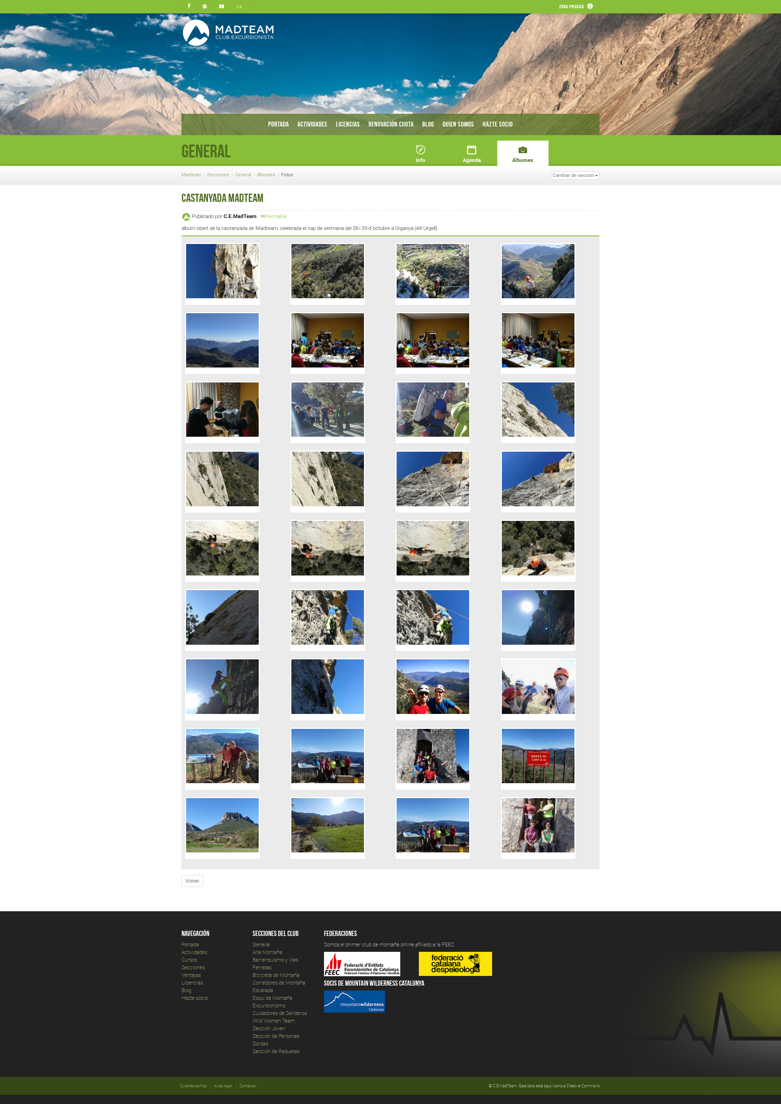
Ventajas (191, 974)
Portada (278, 124)
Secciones (218, 174)
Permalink (276, 216)
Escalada (263, 990)
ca (239, 6)
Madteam (191, 174)
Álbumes (266, 174)
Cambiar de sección (574, 175)
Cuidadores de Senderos (280, 1012)
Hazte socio (498, 124)
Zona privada (571, 6)
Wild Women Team (274, 1020)
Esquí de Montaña (272, 997)
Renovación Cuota (391, 124)
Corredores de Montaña (279, 982)
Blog (428, 124)
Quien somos (458, 124)
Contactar (247, 1085)
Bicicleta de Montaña (276, 974)
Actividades (312, 124)
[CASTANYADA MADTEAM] (222, 273)
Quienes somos (193, 1085)
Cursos (189, 959)
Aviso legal (223, 1085)
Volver (192, 880)
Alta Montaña (267, 951)
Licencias (348, 124)
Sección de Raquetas (276, 1051)
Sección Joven (269, 1028)
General (243, 174)
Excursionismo (269, 1005)
